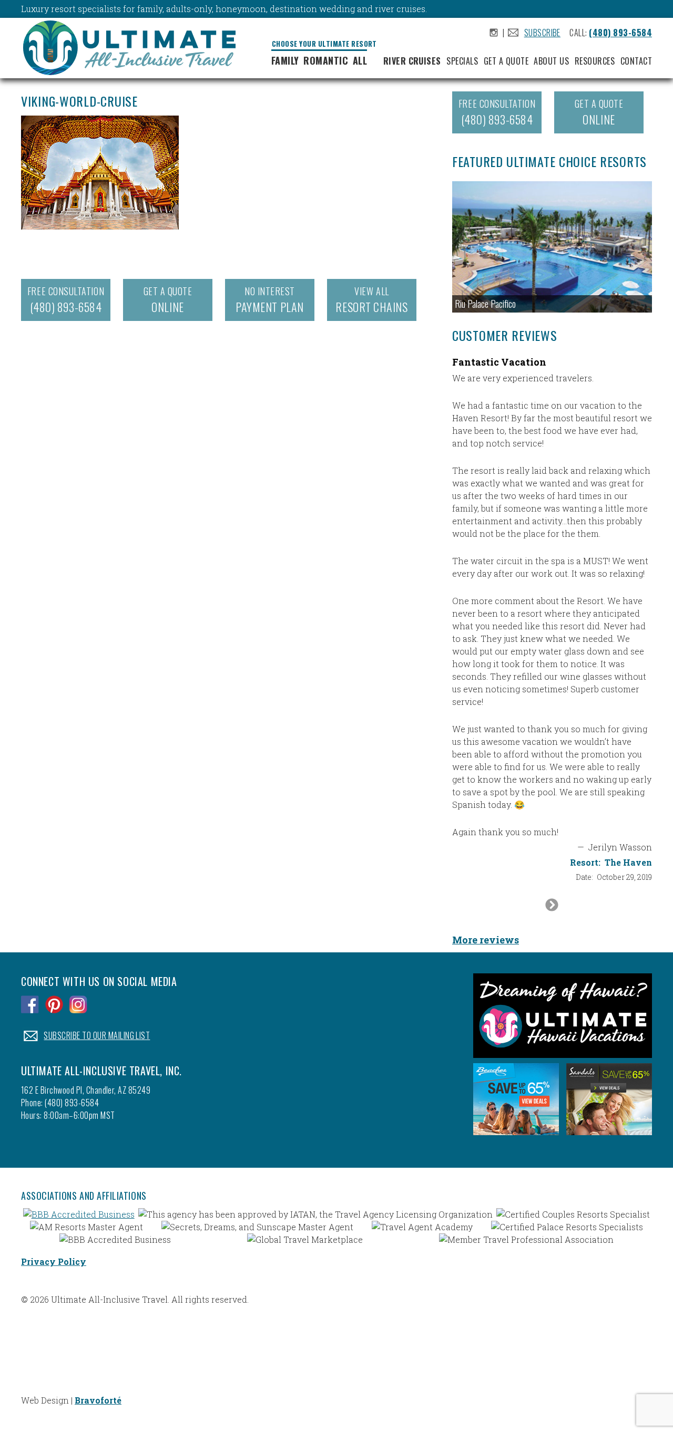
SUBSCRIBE (542, 32)
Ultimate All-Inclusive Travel (133, 49)
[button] (552, 247)
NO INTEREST (269, 299)
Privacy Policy (53, 1261)
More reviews (485, 939)
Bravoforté (98, 1400)
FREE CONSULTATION (65, 299)
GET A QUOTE (168, 299)
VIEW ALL (371, 299)
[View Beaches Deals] (516, 1137)
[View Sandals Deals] (609, 1137)
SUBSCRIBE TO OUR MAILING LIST (97, 1035)
